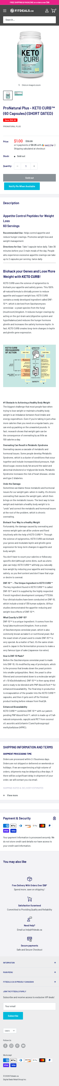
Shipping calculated (23, 148)
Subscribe (13, 1015)
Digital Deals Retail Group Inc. (14, 1079)
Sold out (29, 177)
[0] (53, 11)
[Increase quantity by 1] (34, 166)
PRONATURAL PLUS (12, 126)
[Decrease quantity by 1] (17, 166)
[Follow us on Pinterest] (17, 1046)
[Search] (52, 19)
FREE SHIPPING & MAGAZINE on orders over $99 (29, 2)
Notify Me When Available (22, 186)
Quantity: (7, 166)
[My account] (46, 10)
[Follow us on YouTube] (23, 1046)
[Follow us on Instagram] (11, 1046)
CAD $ (7, 1031)
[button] (35, 145)
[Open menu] (4, 10)
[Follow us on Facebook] (5, 1046)
